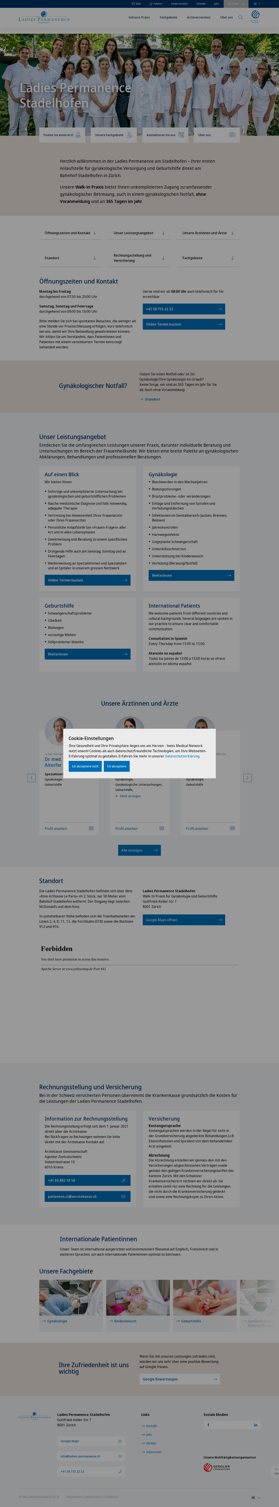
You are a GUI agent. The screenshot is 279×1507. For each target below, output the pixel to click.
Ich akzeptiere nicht (85, 766)
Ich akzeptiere (116, 766)
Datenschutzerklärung (182, 756)
